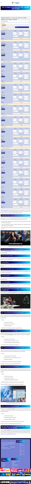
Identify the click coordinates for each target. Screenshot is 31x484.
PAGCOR (29, 258)
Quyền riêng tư (22, 450)
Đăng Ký (3, 462)
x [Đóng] (1, 468)
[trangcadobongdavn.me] (15, 3)
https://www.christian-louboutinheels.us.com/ (9, 434)
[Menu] (1, 3)
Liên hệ (3, 468)
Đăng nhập (3, 464)
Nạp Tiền (3, 465)
